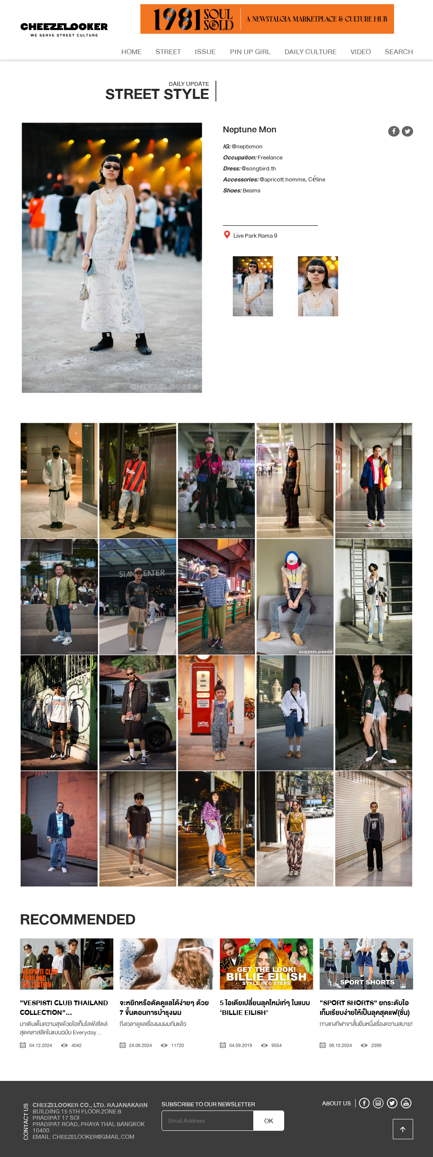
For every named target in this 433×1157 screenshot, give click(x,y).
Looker (378, 1087)
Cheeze (351, 1087)
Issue (205, 52)
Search (399, 52)
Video (361, 52)
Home (131, 52)
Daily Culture (311, 52)
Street (168, 52)
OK (268, 1121)
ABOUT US (336, 1103)
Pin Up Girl (250, 52)
